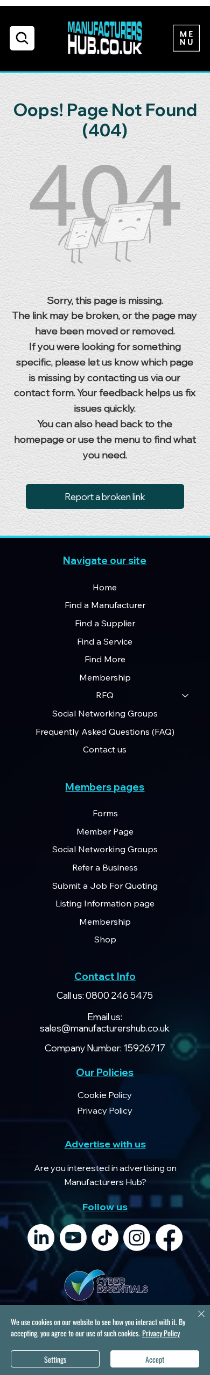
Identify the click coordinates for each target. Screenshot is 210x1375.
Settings (55, 1359)
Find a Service (104, 641)
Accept (154, 1359)
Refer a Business (105, 867)
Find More (105, 659)
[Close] (195, 1320)
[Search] (22, 38)
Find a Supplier (105, 623)
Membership (105, 677)
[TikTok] (105, 1237)
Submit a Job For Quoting (105, 885)
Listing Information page (105, 903)
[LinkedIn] (40, 1237)
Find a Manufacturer (105, 604)
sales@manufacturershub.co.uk (105, 1028)
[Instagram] (136, 1237)
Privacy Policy (161, 1333)
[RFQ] (185, 695)
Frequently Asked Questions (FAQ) (105, 731)
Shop (105, 939)
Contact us (105, 749)
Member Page (105, 831)
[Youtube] (73, 1237)
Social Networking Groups (105, 713)
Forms (105, 813)
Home (105, 587)
